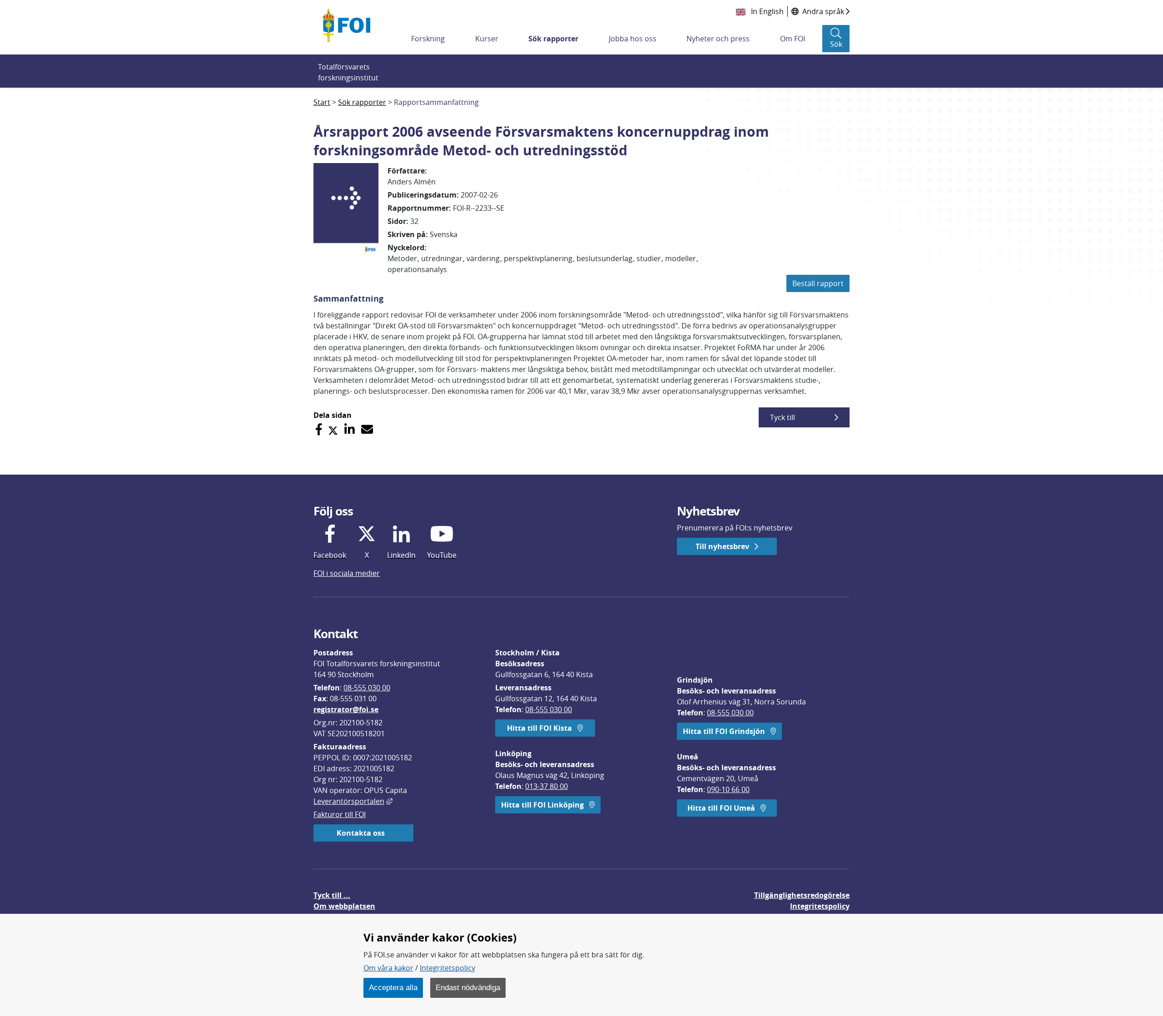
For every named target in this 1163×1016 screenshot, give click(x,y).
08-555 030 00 (366, 688)
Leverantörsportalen (353, 801)
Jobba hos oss (632, 39)
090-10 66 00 (728, 789)
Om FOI (792, 39)
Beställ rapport (818, 283)
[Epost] (367, 429)
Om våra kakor (388, 968)
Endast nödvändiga (468, 987)
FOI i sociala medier (346, 573)
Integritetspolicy (447, 968)
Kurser (486, 39)
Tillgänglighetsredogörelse (802, 895)
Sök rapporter (553, 39)
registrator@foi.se (345, 709)
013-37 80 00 (546, 786)
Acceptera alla (393, 987)
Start (321, 102)
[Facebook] (319, 429)
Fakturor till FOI (339, 814)
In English (766, 11)
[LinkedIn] (349, 429)
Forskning (428, 39)
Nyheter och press (718, 39)
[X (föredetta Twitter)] (333, 429)
